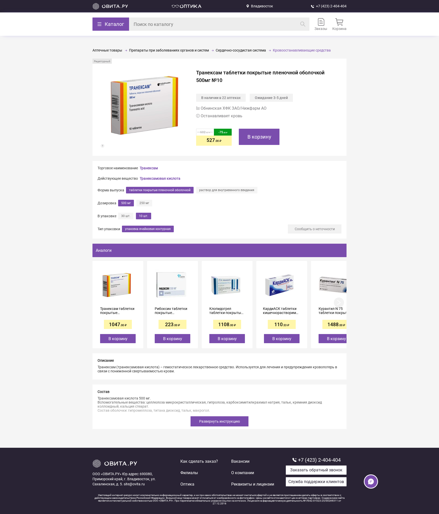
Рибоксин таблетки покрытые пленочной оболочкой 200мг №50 (171, 311)
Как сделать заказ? (199, 461)
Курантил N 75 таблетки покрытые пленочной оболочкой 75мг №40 (336, 311)
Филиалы (189, 472)
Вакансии (240, 461)
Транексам (149, 168)
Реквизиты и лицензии (252, 484)
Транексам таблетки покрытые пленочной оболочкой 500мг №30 (117, 311)
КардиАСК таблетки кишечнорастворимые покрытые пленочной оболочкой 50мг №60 (282, 311)
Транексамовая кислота (160, 178)
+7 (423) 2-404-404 (331, 6)
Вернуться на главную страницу (110, 6)
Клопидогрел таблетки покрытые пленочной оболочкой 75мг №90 (227, 311)
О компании (242, 472)
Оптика (187, 484)
